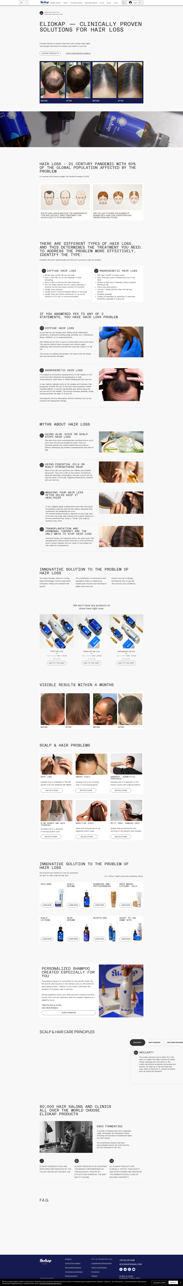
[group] (91, 640)
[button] (55, 3)
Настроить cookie (159, 1282)
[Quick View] (57, 631)
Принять (173, 1282)
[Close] (180, 1282)
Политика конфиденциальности (50, 1283)
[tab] (137, 1042)
